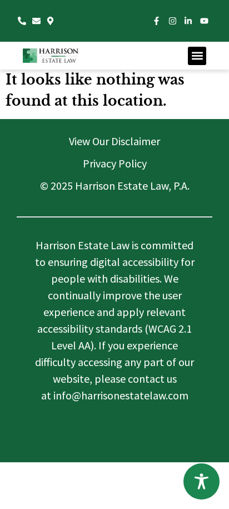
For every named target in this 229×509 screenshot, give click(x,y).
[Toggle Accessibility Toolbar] (201, 481)
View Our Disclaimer (114, 141)
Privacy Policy (115, 163)
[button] (197, 56)
